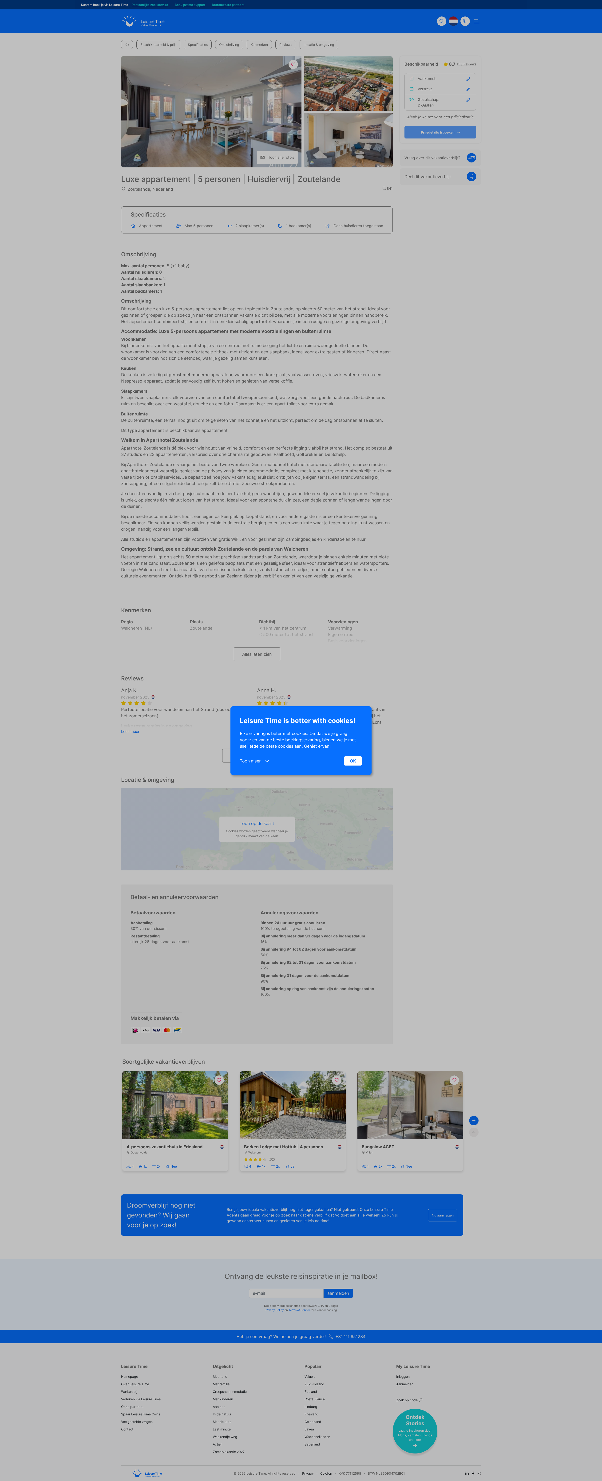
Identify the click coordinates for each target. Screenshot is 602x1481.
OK (353, 760)
